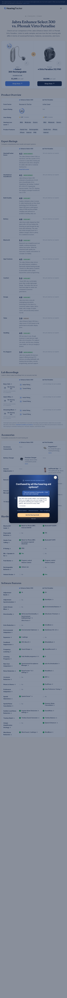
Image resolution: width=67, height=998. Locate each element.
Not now (33, 518)
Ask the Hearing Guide (32, 515)
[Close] (55, 477)
